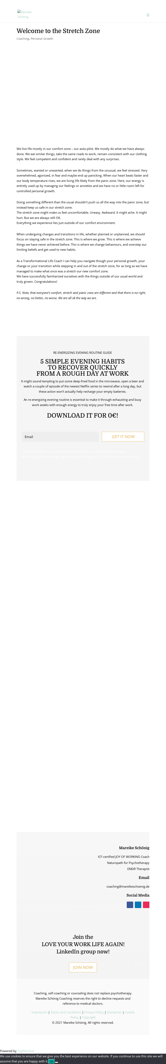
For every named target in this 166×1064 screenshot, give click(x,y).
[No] (56, 1062)
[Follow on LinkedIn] (138, 905)
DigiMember (26, 1051)
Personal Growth (42, 39)
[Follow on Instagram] (146, 905)
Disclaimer (114, 1012)
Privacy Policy (94, 1012)
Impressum (39, 1012)
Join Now (83, 967)
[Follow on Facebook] (130, 905)
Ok (51, 1061)
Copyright (89, 1017)
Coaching (23, 39)
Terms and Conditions (66, 1012)
